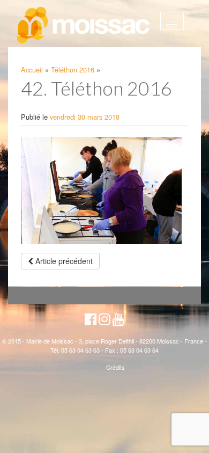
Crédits (115, 367)
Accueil (32, 69)
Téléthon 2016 (72, 69)
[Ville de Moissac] (84, 25)
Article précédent (63, 260)
